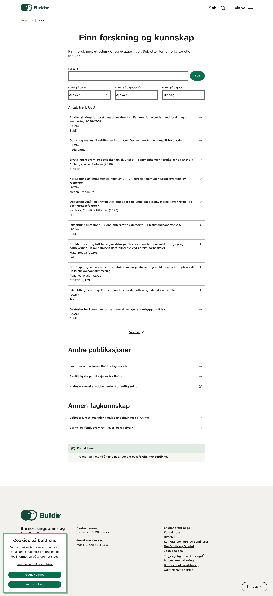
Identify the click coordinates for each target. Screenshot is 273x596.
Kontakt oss (172, 532)
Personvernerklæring (179, 560)
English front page (177, 528)
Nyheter (169, 537)
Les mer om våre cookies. (35, 564)
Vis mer (134, 332)
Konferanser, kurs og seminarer (186, 542)
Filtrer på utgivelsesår (128, 87)
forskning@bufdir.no (153, 457)
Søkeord (73, 69)
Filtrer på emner (77, 87)
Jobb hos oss (173, 551)
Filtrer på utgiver (172, 87)
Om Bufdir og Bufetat (179, 546)
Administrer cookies (178, 570)
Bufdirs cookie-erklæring (181, 565)
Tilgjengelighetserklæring (182, 556)
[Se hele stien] (41, 20)
